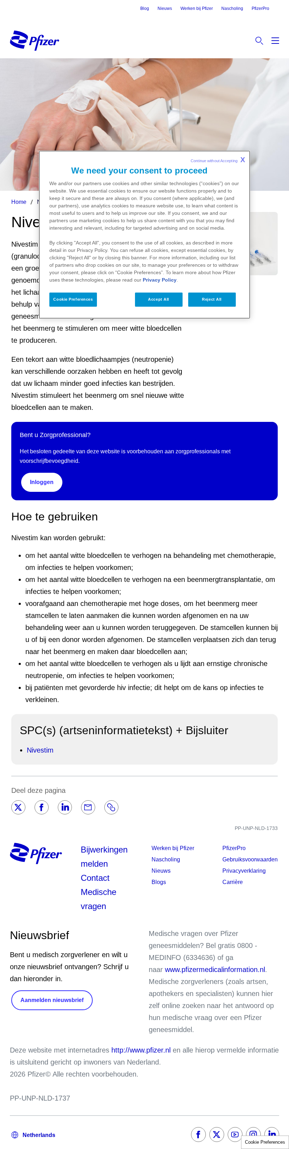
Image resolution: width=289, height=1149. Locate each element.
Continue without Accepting (218, 160)
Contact (95, 878)
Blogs (159, 882)
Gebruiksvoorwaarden (250, 859)
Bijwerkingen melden (104, 856)
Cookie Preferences (265, 1142)
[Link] (111, 807)
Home (18, 202)
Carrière (232, 882)
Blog (144, 8)
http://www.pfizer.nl (141, 1050)
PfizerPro (260, 8)
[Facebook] (42, 807)
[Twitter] (18, 807)
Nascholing (232, 8)
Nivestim (40, 750)
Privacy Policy (160, 280)
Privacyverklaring (244, 871)
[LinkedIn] (65, 807)
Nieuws (165, 8)
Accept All (158, 299)
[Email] (88, 807)
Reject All (212, 299)
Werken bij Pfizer (196, 8)
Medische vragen (98, 899)
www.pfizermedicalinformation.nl (215, 969)
